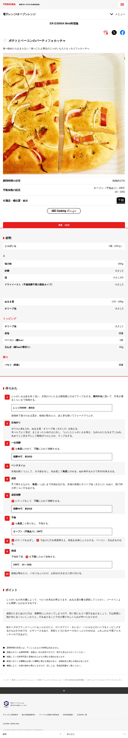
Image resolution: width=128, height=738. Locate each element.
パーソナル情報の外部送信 (49, 715)
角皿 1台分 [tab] (64, 225)
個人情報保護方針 (28, 715)
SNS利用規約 (68, 715)
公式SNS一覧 (82, 715)
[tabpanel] (64, 302)
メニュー (120, 14)
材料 (5, 734)
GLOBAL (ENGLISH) (11, 724)
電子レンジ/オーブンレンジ (23, 680)
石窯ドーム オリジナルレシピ (49, 680)
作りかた (71, 734)
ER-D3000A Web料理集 (74, 680)
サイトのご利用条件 (10, 715)
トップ (5, 680)
